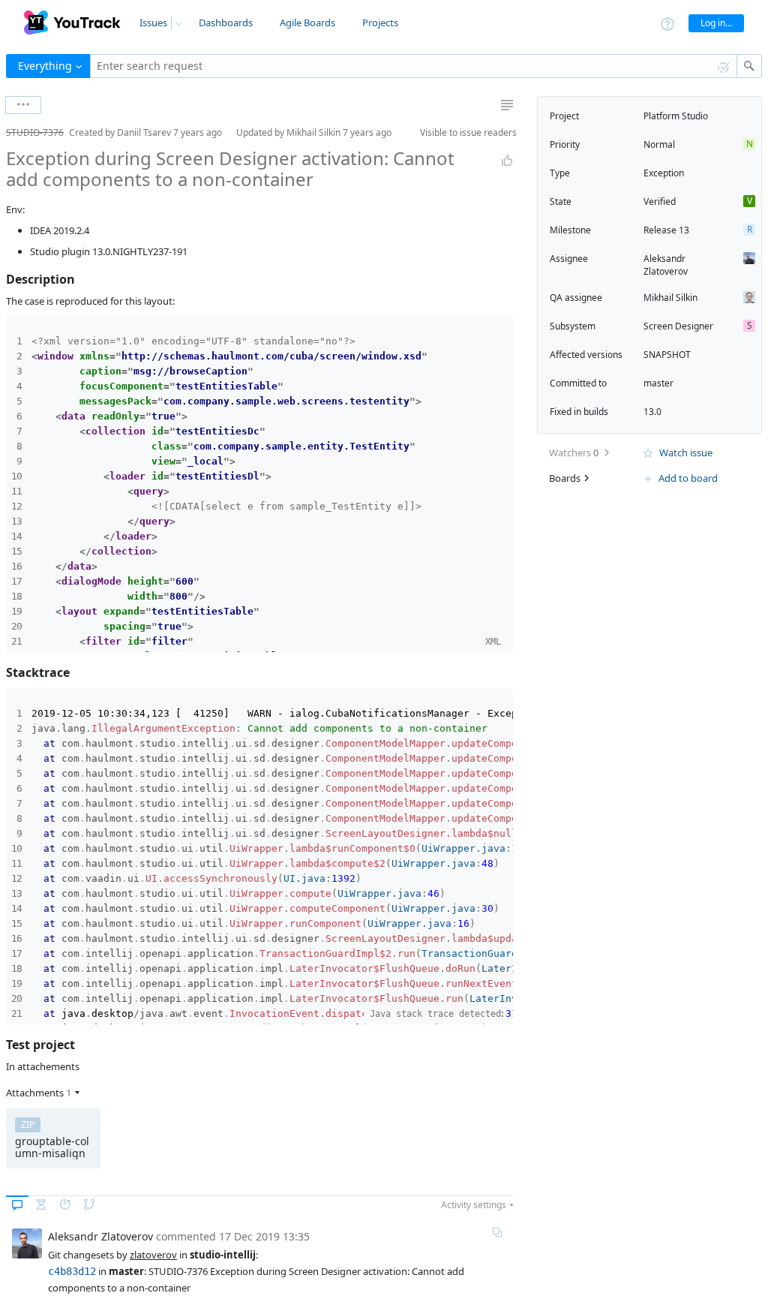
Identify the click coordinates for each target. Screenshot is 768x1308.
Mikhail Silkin (671, 297)
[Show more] (23, 105)
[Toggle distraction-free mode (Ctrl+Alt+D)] (507, 105)
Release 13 (666, 230)
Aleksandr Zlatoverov (666, 265)
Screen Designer (678, 326)
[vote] (507, 160)
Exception (664, 173)
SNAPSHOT (667, 354)
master (659, 383)
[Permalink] (497, 1232)
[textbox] (413, 66)
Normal (659, 144)
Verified (660, 201)
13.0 (653, 411)
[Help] (667, 23)
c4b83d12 (72, 1271)
